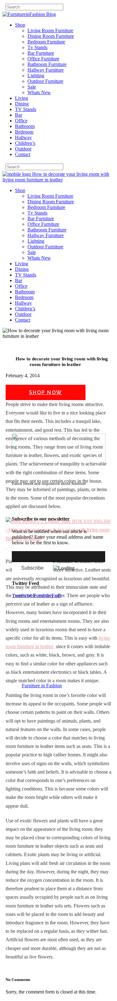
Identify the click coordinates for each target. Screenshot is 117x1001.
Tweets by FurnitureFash (36, 595)
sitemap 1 (21, 506)
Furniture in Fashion (42, 685)
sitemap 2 (41, 506)
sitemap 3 (61, 506)
